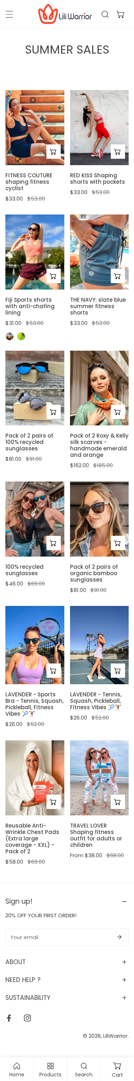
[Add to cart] (53, 412)
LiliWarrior (115, 1036)
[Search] (105, 14)
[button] (121, 14)
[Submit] (119, 937)
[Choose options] (53, 151)
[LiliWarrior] (65, 14)
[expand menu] (9, 14)
